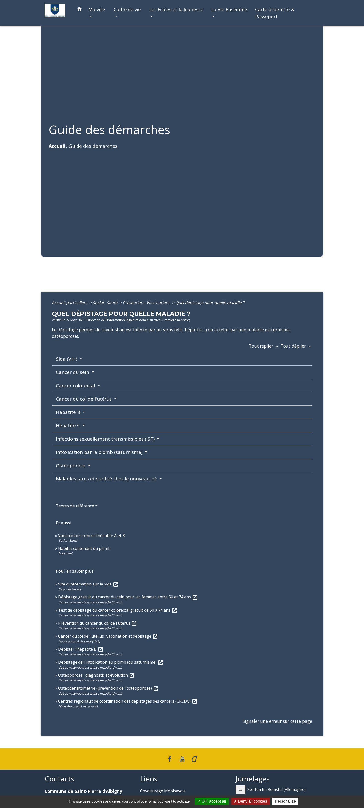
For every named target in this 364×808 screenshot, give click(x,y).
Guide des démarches (93, 146)
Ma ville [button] (96, 9)
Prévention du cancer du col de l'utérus (97, 623)
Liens (148, 779)
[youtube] (182, 759)
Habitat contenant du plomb (84, 548)
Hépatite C (68, 425)
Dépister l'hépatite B (81, 649)
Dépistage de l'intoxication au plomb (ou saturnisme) (110, 662)
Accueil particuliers (70, 302)
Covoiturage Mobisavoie (163, 791)
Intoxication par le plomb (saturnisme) (100, 452)
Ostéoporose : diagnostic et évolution (96, 675)
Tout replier (264, 346)
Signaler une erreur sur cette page (277, 721)
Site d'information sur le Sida (88, 584)
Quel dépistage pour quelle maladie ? (209, 302)
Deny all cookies (252, 801)
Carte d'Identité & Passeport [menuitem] (275, 12)
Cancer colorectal (76, 385)
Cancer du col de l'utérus (84, 399)
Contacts (59, 779)
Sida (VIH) (67, 359)
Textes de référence (75, 506)
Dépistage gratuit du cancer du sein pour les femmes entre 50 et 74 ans (128, 597)
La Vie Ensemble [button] (229, 9)
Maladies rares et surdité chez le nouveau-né (107, 478)
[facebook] (170, 759)
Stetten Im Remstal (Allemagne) (276, 789)
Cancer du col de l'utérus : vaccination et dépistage (108, 636)
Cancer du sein (73, 372)
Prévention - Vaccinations (147, 302)
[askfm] (194, 759)
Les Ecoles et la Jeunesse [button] (176, 9)
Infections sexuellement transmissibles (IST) (106, 439)
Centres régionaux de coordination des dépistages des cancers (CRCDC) (128, 701)
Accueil (57, 146)
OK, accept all (213, 801)
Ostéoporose (71, 465)
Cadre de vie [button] (127, 9)
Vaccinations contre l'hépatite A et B (91, 535)
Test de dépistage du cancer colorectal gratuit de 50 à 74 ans (117, 610)
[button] (79, 10)
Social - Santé (105, 302)
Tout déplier (296, 346)
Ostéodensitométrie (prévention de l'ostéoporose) (108, 688)
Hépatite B (68, 412)
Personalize (285, 801)
